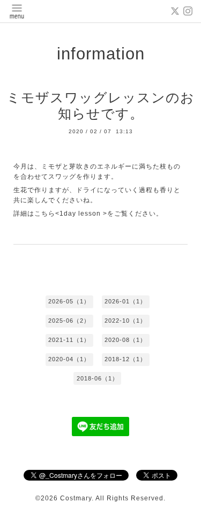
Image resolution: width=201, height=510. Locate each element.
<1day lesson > (81, 213)
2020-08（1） (125, 340)
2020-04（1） (69, 359)
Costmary (76, 498)
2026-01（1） (125, 301)
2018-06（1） (97, 378)
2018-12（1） (125, 359)
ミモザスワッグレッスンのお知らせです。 (100, 105)
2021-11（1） (69, 340)
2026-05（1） (69, 301)
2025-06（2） (69, 320)
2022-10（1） (125, 320)
